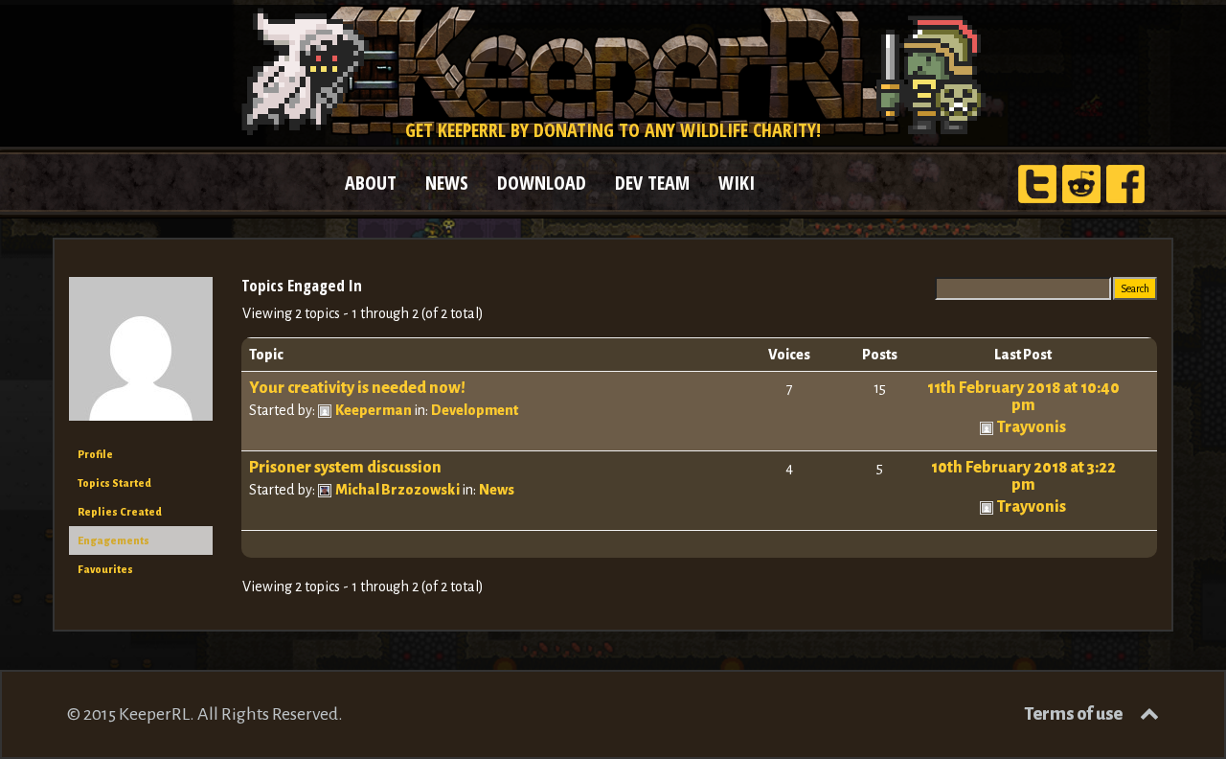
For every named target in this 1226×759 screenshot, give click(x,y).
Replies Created (120, 512)
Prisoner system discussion (345, 467)
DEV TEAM (652, 183)
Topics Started (114, 483)
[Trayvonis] (141, 356)
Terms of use (1073, 714)
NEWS (446, 183)
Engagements (113, 540)
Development (474, 410)
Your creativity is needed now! (357, 388)
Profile (95, 454)
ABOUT (371, 183)
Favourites (105, 569)
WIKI (736, 183)
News (496, 489)
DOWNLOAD (541, 183)
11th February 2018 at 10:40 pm (1023, 397)
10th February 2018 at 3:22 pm (1023, 476)
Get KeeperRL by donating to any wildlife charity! (613, 130)
